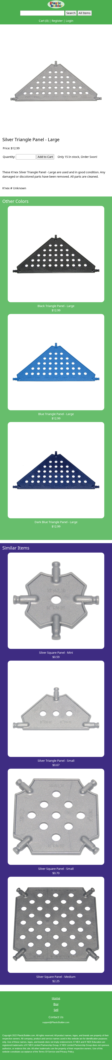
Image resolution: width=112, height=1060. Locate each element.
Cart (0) (44, 21)
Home (56, 998)
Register (57, 21)
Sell (56, 1010)
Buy (55, 1004)
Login (69, 21)
